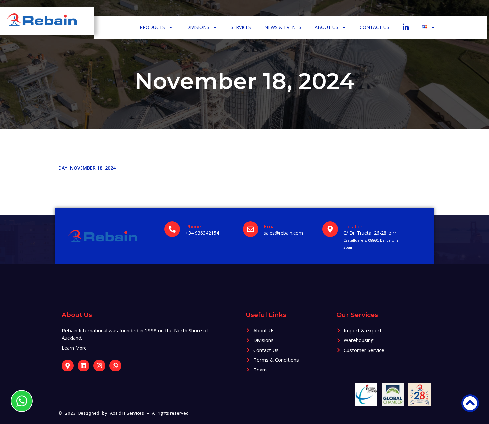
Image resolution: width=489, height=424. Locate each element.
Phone (193, 227)
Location (353, 227)
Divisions (197, 27)
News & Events (282, 27)
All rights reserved (170, 413)
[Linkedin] (83, 365)
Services (241, 27)
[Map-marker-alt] (68, 365)
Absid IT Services (127, 413)
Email (270, 227)
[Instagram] (99, 365)
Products (152, 27)
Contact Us (374, 27)
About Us (326, 27)
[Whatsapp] (115, 365)
